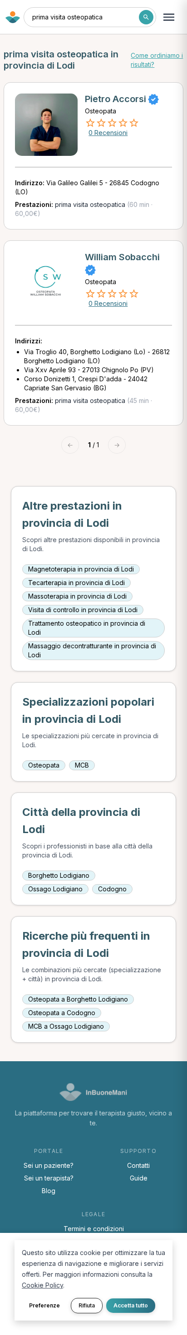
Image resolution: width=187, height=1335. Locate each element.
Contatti (138, 1165)
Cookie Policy (42, 1285)
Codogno (112, 889)
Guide (139, 1178)
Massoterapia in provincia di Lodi (77, 596)
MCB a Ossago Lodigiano (66, 1026)
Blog (48, 1190)
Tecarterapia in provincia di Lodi (76, 582)
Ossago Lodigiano (55, 889)
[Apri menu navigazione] (169, 17)
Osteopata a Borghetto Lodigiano (78, 999)
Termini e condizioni (94, 1228)
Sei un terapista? (49, 1178)
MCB (82, 765)
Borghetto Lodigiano (58, 875)
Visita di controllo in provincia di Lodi (83, 610)
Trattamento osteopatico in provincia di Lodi (86, 627)
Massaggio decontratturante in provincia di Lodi (92, 650)
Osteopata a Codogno (61, 1012)
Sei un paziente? (49, 1165)
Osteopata (43, 765)
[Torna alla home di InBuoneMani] (12, 17)
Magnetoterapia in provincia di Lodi (81, 569)
